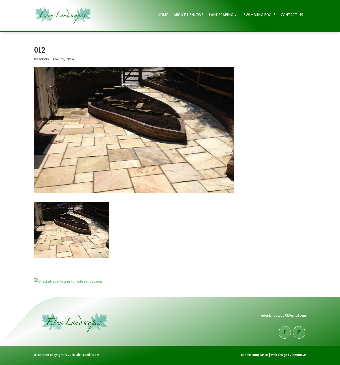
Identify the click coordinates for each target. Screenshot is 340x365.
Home (163, 16)
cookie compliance (254, 355)
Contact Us (292, 16)
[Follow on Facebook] (285, 332)
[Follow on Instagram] (299, 332)
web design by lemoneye (288, 355)
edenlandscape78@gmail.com (283, 315)
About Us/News (188, 16)
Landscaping (221, 16)
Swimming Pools (259, 16)
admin (44, 59)
